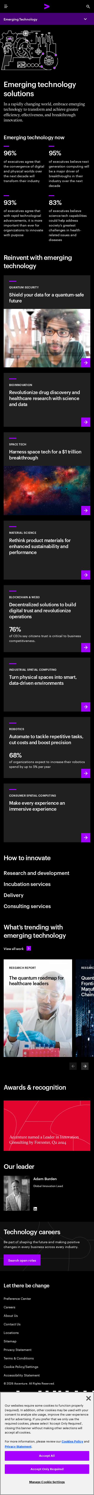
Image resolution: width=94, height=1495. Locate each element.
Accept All (47, 1455)
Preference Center (17, 1298)
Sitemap (10, 1340)
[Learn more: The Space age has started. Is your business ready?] (47, 473)
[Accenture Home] (47, 6)
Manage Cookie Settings (47, 1481)
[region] (47, 1443)
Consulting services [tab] (27, 905)
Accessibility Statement (22, 1375)
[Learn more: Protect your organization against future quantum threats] (47, 321)
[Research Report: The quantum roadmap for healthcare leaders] (38, 1008)
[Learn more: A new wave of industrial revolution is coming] (47, 684)
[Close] (89, 1398)
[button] (22, 1260)
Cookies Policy (72, 1441)
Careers (9, 1306)
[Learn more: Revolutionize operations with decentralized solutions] (47, 618)
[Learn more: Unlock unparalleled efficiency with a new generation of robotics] (47, 747)
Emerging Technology (20, 19)
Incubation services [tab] (27, 883)
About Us (11, 1315)
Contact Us (12, 1323)
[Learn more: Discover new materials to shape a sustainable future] (47, 550)
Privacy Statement (17, 1349)
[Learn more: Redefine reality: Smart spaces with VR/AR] (47, 813)
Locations (11, 1332)
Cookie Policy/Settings (21, 1366)
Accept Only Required (47, 1469)
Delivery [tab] (14, 894)
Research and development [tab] (36, 872)
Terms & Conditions (19, 1358)
